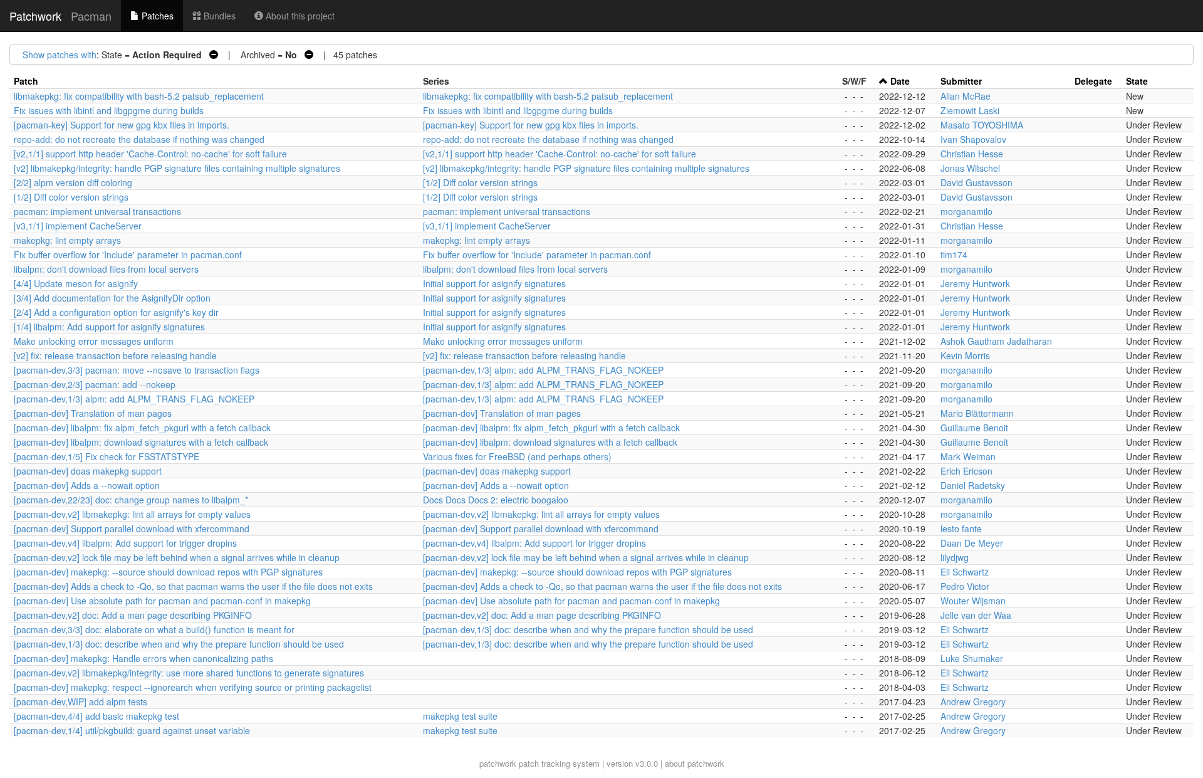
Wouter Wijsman (973, 600)
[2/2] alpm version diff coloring (73, 182)
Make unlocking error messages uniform (94, 341)
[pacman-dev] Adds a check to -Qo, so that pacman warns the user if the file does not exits (193, 586)
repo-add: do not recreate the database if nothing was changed (139, 139)
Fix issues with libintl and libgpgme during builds (109, 110)
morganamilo (966, 211)
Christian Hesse (971, 153)
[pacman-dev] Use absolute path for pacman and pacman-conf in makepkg (162, 600)
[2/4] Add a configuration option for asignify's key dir (116, 312)
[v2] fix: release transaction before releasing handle (115, 355)
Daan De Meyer (971, 543)
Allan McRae (965, 96)
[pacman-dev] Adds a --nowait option (87, 485)
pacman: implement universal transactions (97, 211)
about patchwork (694, 763)
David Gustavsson (976, 182)
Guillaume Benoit (974, 427)
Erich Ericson (966, 471)
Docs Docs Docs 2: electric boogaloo (495, 499)
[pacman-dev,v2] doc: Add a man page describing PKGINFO (133, 615)
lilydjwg (954, 557)
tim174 (953, 254)
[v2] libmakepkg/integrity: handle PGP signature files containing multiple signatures (177, 168)
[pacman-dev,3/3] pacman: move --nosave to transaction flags (136, 370)
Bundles (218, 15)
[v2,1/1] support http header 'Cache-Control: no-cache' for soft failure (150, 153)
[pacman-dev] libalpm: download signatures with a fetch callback (141, 442)
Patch (26, 81)
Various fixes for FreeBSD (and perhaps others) (517, 456)
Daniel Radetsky (972, 485)
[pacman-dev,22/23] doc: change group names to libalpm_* (131, 499)
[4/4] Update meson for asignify (76, 283)
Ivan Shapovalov (973, 139)
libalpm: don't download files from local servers (106, 269)
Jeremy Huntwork (975, 283)
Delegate (1093, 81)
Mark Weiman (968, 456)
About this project (299, 15)
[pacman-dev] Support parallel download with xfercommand (131, 528)
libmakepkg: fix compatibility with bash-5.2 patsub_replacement (139, 96)
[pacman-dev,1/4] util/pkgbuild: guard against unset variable (132, 730)
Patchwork (35, 16)
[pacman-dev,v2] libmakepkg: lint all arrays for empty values (132, 514)
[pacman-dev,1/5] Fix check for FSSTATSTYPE (106, 456)
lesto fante (961, 528)
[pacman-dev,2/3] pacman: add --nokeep (94, 384)
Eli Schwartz (964, 571)
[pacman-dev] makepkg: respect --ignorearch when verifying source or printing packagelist (193, 687)
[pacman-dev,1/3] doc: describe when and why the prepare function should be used (588, 629)
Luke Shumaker (971, 658)
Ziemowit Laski (969, 110)
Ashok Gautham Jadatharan (996, 341)
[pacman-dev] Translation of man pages (93, 413)
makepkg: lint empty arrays (67, 240)
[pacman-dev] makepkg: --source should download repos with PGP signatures (168, 571)
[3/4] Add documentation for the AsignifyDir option (112, 298)
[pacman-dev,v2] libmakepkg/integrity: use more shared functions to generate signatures (189, 672)
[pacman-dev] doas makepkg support (88, 471)
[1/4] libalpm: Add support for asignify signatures (109, 326)
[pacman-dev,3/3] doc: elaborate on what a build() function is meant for (154, 629)
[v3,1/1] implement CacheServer (78, 225)
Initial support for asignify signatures (494, 283)
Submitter (961, 81)
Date (900, 81)
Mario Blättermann (977, 413)
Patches (156, 15)
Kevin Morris (965, 355)
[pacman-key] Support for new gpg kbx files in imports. (121, 124)
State (1137, 81)
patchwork (497, 763)
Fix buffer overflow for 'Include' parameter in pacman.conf (128, 254)
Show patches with (59, 54)
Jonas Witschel (970, 168)
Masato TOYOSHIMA (981, 124)
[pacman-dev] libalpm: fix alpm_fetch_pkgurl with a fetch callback (142, 427)
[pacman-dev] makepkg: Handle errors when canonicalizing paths (143, 658)
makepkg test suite (460, 716)
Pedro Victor (964, 586)
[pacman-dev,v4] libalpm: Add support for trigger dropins (125, 543)
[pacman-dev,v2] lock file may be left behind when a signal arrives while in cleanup (177, 557)
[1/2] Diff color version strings (480, 182)
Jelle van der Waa (975, 615)
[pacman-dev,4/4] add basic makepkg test (96, 716)
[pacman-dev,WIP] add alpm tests (80, 701)
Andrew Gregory (973, 701)
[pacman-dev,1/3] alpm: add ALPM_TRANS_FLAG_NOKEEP (543, 370)
